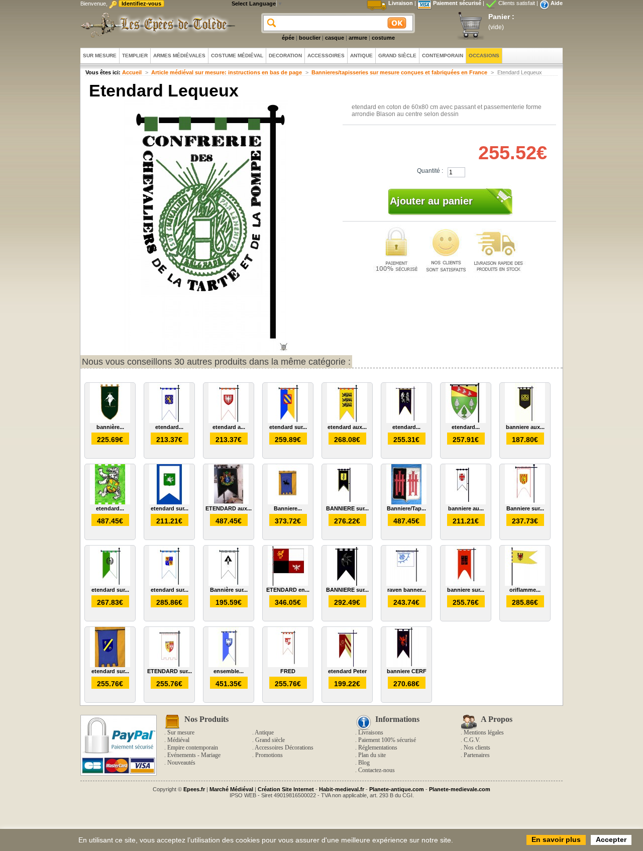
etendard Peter (347, 671)
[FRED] (288, 665)
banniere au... (466, 508)
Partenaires (477, 755)
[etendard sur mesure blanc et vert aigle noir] (110, 584)
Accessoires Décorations (284, 747)
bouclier (309, 38)
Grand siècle (270, 739)
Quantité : (430, 170)
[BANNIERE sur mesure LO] (347, 584)
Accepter (611, 839)
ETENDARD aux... (228, 508)
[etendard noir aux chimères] (406, 421)
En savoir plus (556, 839)
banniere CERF (406, 671)
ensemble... (228, 671)
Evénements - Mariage (194, 755)
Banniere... (288, 508)
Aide (557, 3)
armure (358, 38)
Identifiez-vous (141, 4)
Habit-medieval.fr (341, 789)
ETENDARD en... (287, 590)
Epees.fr (194, 789)
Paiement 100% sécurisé (387, 739)
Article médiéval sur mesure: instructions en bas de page (226, 72)
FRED (287, 671)
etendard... (169, 427)
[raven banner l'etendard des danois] (406, 584)
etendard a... (228, 427)
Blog (364, 762)
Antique (264, 732)
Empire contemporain (192, 747)
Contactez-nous (376, 770)
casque (334, 38)
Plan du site (372, 755)
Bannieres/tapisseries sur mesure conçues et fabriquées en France (399, 72)
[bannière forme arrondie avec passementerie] (110, 421)
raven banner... (406, 590)
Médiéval (178, 739)
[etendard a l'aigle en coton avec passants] (228, 421)
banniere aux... (525, 427)
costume (383, 38)
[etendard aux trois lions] (347, 421)
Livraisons (370, 732)
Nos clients (477, 747)
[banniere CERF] (406, 665)
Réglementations (377, 747)
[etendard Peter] (347, 665)
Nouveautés (181, 762)
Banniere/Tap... (406, 508)
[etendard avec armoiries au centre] (169, 421)
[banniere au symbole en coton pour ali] (466, 502)
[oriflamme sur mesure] (525, 584)
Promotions (269, 755)
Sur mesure (180, 732)
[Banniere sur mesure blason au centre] (525, 502)
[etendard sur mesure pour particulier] (288, 421)
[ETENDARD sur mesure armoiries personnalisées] (169, 665)
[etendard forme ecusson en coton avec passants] (466, 421)
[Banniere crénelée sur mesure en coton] (288, 502)
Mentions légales (484, 732)
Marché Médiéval (231, 789)
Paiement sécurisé (457, 3)
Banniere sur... (525, 508)
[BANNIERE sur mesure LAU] (347, 502)
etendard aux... (347, 427)
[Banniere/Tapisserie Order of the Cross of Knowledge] (406, 502)
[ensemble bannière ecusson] (228, 665)
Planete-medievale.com (459, 789)
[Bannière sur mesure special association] (228, 584)
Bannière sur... (229, 590)
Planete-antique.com (396, 789)
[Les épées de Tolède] (155, 25)
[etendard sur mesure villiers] (169, 584)
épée (288, 38)
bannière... (110, 427)
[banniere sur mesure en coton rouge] (466, 584)
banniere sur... (465, 590)
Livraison (400, 3)
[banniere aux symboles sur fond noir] (525, 421)
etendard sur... (288, 427)
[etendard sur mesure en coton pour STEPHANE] (169, 502)
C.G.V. (472, 739)
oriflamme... (525, 590)
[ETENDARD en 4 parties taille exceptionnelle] (288, 584)
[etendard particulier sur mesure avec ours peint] (110, 502)
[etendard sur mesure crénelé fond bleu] (110, 665)
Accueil (132, 72)
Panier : (501, 17)
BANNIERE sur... (347, 508)
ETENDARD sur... (169, 671)
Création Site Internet (286, 789)
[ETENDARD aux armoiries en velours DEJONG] (228, 502)
